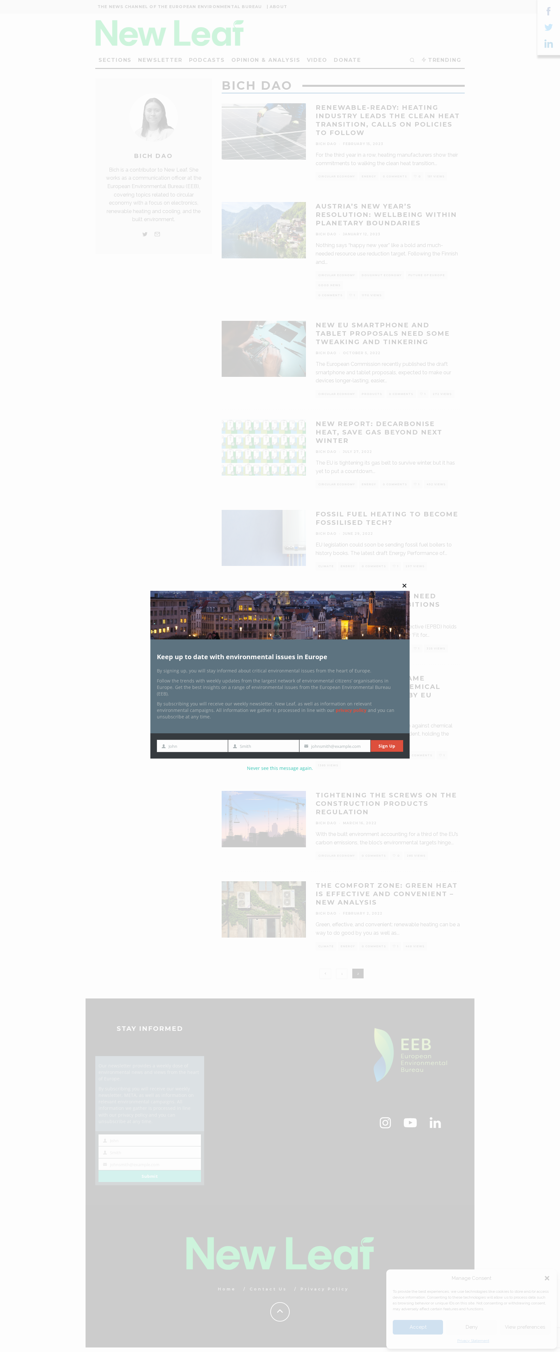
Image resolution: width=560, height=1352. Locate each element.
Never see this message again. (280, 768)
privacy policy (351, 710)
